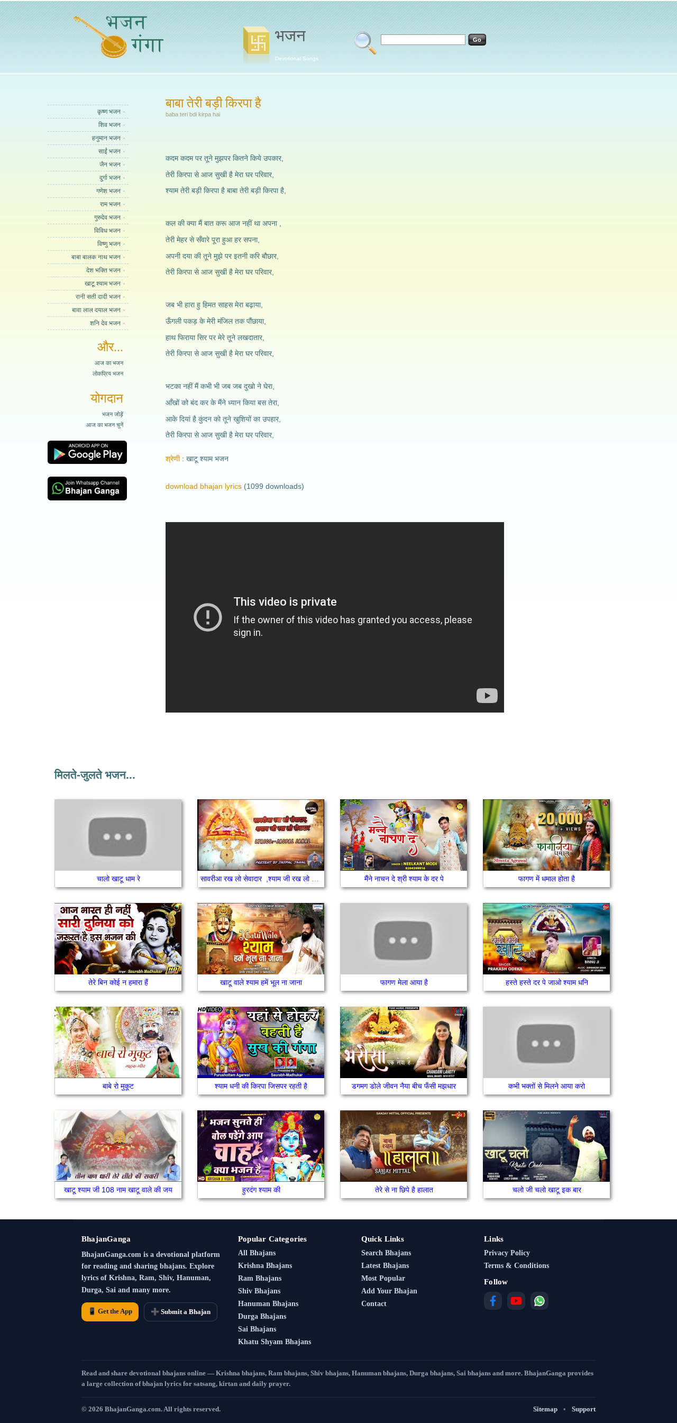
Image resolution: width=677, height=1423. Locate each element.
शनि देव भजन (105, 323)
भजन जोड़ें (112, 414)
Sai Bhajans (257, 1329)
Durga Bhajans (262, 1316)
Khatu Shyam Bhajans (274, 1342)
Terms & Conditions (516, 1266)
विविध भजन (107, 230)
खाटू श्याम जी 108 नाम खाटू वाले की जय (118, 1189)
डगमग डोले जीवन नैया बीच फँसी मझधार (404, 1086)
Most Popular (383, 1278)
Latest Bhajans (385, 1266)
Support (584, 1409)
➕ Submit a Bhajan (181, 1312)
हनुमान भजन (106, 138)
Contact (374, 1304)
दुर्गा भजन (110, 177)
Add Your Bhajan (389, 1291)
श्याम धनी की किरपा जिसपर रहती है (261, 1086)
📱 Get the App (110, 1311)
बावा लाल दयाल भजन (96, 310)
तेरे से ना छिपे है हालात (404, 1189)
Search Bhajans (386, 1253)
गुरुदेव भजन (107, 217)
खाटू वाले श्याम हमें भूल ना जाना (261, 982)
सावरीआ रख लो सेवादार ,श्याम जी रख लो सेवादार (266, 878)
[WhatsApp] (539, 1301)
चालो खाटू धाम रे (118, 878)
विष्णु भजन (109, 244)
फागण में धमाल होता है (546, 878)
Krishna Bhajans (265, 1266)
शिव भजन (109, 125)
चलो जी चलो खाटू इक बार (547, 1189)
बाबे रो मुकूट (118, 1086)
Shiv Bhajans (259, 1291)
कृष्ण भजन (109, 111)
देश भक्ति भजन (103, 270)
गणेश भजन (108, 191)
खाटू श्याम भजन (103, 283)
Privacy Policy (507, 1253)
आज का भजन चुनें (104, 425)
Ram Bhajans (259, 1278)
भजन (296, 43)
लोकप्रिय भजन (108, 373)
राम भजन (110, 204)
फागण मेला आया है (404, 982)
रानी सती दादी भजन (98, 296)
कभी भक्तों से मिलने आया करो (546, 1086)
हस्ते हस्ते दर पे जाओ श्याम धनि (547, 982)
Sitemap (545, 1409)
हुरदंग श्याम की (261, 1189)
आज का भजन (109, 363)
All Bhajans (257, 1253)
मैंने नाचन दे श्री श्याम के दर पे (404, 878)
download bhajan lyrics (204, 486)
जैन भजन (110, 164)
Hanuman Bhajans (268, 1304)
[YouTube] (516, 1301)
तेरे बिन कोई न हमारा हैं (118, 982)
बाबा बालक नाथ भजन (96, 257)
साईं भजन (109, 151)
